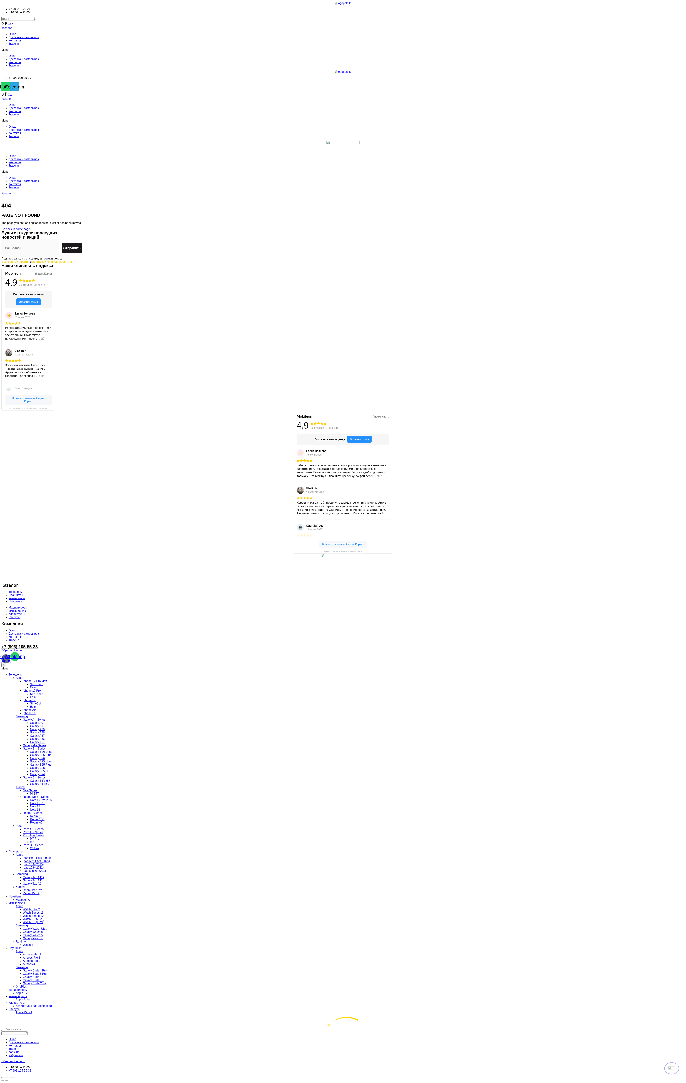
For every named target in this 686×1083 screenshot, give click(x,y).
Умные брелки (18, 996)
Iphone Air (29, 709)
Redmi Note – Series (36, 796)
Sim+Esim (36, 684)
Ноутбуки (15, 896)
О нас (12, 34)
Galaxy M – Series (34, 745)
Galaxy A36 (37, 732)
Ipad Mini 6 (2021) (34, 870)
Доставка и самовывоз (24, 37)
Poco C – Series (33, 828)
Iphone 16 (29, 713)
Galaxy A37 (37, 735)
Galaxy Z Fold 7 (40, 780)
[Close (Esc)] (2, 1077)
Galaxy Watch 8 (33, 931)
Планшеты (16, 851)
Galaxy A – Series (34, 719)
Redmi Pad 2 (31, 893)
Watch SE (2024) (33, 922)
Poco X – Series (33, 845)
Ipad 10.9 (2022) (33, 867)
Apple (19, 677)
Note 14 (35, 809)
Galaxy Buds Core (34, 983)
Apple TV (22, 993)
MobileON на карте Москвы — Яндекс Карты (28, 408)
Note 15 (35, 806)
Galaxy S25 (37, 767)
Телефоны (16, 674)
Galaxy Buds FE (33, 980)
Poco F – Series (33, 832)
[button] (343, 49)
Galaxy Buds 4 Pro (35, 970)
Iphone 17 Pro (32, 690)
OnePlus (21, 986)
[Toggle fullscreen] (10, 1077)
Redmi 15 (36, 816)
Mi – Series (30, 790)
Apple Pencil (24, 1012)
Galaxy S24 (37, 774)
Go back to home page (15, 229)
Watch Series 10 (33, 915)
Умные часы (17, 902)
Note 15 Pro (37, 803)
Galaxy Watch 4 (33, 938)
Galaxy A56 (37, 738)
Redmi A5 (36, 822)
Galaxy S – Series (34, 748)
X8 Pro (34, 848)
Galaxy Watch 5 (33, 935)
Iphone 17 (29, 700)
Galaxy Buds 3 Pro (35, 973)
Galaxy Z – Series (34, 777)
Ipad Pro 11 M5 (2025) (37, 857)
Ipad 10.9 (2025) (33, 864)
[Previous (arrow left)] (2, 1080)
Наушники (15, 948)
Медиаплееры (18, 989)
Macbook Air (23, 899)
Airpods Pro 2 (31, 960)
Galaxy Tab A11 (33, 880)
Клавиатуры (17, 1002)
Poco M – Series (33, 835)
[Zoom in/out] (13, 1077)
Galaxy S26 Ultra (41, 751)
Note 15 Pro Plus (41, 800)
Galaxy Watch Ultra (35, 928)
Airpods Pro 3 (31, 957)
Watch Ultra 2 (31, 909)
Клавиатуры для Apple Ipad (34, 1005)
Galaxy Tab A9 (32, 883)
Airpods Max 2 (32, 954)
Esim (33, 687)
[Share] (6, 1077)
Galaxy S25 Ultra (41, 761)
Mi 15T (34, 793)
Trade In (14, 43)
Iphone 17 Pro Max (35, 681)
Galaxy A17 (37, 726)
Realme (21, 941)
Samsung (22, 716)
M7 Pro (34, 838)
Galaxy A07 (37, 722)
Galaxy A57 (37, 742)
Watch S (28, 944)
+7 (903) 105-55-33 (19, 646)
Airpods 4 (29, 964)
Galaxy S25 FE (39, 771)
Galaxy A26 (37, 729)
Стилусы (14, 1009)
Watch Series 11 (33, 912)
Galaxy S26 (37, 758)
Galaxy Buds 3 (32, 976)
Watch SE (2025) (33, 919)
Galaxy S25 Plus (40, 764)
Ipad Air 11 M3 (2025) (36, 861)
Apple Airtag (23, 999)
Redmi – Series (33, 812)
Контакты (15, 40)
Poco (19, 825)
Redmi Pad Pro (32, 890)
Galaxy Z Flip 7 (39, 783)
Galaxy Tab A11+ (33, 877)
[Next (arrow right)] (6, 1080)
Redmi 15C (37, 819)
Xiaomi (20, 787)
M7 (32, 841)
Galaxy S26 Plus (40, 754)
